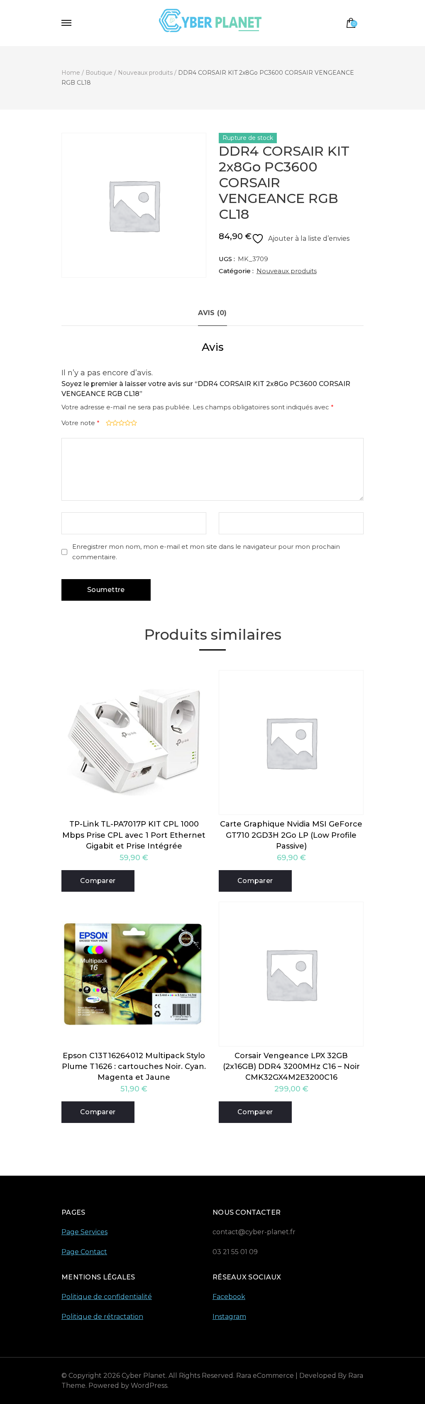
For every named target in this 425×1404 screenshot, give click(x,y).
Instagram (229, 1317)
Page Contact (84, 1252)
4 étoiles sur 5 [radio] (127, 423)
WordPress (149, 1385)
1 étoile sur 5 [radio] (108, 423)
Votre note (80, 423)
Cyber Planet (144, 1376)
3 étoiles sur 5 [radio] (120, 423)
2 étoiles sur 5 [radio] (114, 423)
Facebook (228, 1297)
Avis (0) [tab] (212, 313)
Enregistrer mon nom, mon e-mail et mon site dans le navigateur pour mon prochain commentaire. (206, 552)
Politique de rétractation (102, 1317)
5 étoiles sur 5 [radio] (133, 423)
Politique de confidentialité (106, 1297)
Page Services (84, 1232)
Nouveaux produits (286, 271)
